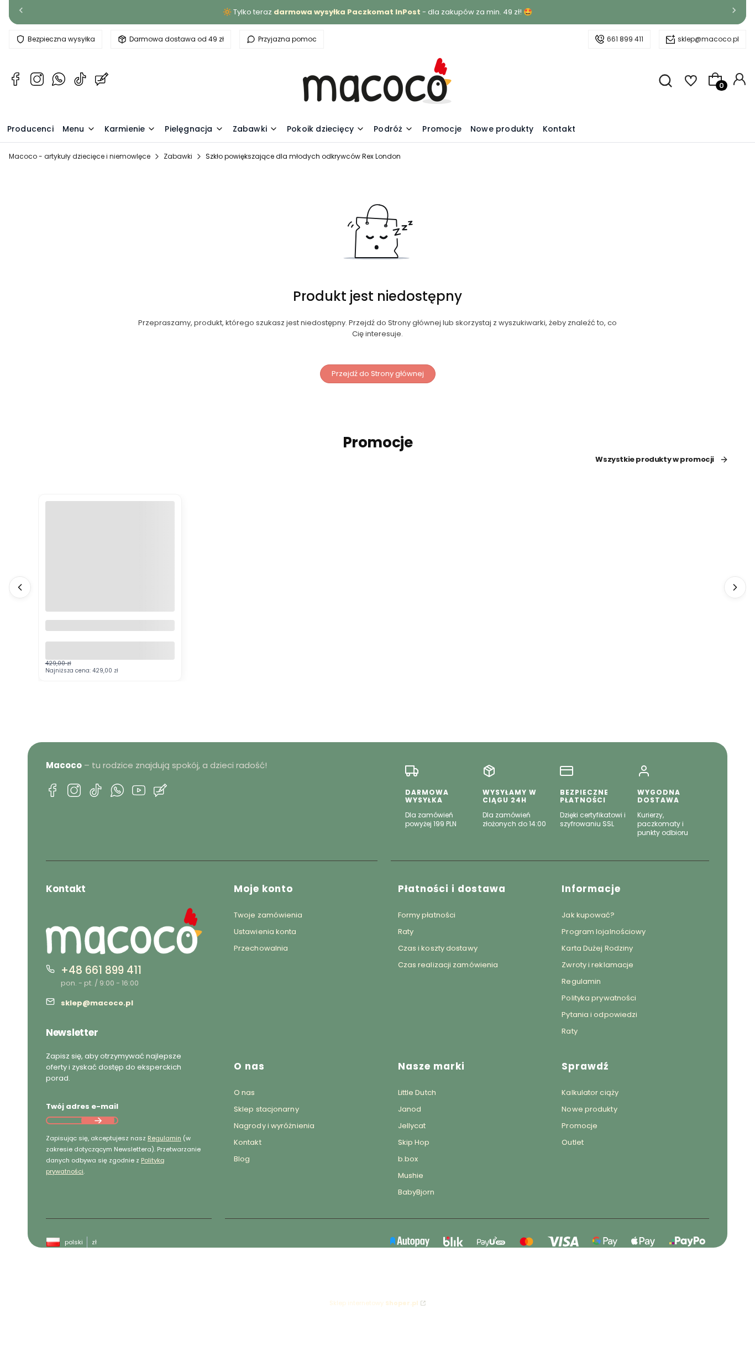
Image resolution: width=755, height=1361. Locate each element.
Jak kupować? (588, 915)
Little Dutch (417, 1092)
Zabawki (178, 156)
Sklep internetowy (373, 1303)
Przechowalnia (261, 948)
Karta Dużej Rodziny (597, 948)
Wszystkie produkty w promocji (654, 459)
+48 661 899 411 (101, 970)
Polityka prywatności (599, 998)
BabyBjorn (416, 1192)
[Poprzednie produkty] (20, 587)
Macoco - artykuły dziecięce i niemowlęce (79, 156)
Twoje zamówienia (268, 915)
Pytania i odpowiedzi (599, 1014)
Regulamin (164, 1138)
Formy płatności (427, 915)
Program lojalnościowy (604, 931)
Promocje (579, 1125)
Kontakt (247, 1142)
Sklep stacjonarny (266, 1109)
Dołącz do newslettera (97, 1120)
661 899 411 (625, 39)
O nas (244, 1092)
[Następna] (734, 12)
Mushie (411, 1175)
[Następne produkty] (735, 587)
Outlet (573, 1142)
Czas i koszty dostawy (438, 948)
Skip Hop (414, 1142)
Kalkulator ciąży (590, 1092)
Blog (242, 1159)
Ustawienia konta (265, 931)
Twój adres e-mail (82, 1106)
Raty (405, 931)
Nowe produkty (589, 1109)
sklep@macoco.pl (708, 39)
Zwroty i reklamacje (597, 965)
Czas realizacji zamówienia (448, 965)
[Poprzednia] (21, 12)
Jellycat (412, 1125)
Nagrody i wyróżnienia (274, 1125)
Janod (410, 1109)
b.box (408, 1159)
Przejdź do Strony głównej (378, 373)
